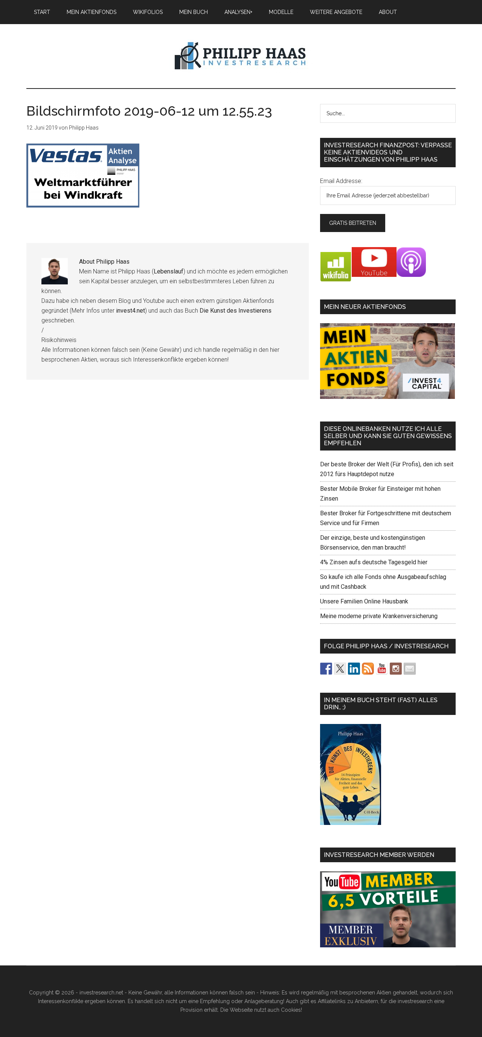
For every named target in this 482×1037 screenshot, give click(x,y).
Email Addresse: (341, 181)
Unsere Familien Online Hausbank (364, 601)
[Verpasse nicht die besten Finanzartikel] (410, 669)
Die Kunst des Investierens (236, 310)
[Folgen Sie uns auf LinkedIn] (354, 669)
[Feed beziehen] (368, 669)
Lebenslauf (168, 271)
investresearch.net (241, 56)
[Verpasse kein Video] (382, 669)
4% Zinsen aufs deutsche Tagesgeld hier (373, 562)
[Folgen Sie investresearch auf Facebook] (326, 669)
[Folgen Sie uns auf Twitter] (340, 669)
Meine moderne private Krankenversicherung (379, 616)
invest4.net (130, 310)
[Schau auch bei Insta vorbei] (396, 669)
